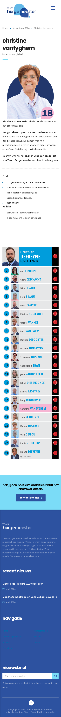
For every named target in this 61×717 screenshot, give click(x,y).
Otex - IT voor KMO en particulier (39, 712)
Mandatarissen (41, 631)
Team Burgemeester (11, 636)
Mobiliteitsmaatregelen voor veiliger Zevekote (29, 597)
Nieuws (37, 636)
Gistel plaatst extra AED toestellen (22, 583)
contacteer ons (29, 497)
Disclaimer (7, 648)
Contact (37, 642)
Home (5, 28)
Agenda (6, 642)
